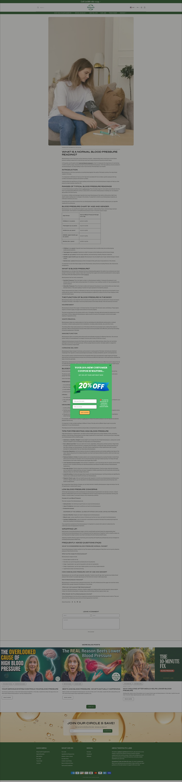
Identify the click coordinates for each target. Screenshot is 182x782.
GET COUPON (85, 412)
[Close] (110, 365)
